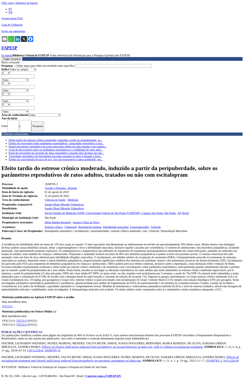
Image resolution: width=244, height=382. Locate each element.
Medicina (73, 199)
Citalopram (70, 227)
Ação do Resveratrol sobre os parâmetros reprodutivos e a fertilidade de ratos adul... (56, 149)
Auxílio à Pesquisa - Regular (61, 188)
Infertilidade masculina (116, 227)
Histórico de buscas (27, 2)
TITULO (7, 306)
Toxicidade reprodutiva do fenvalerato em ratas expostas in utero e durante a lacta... (55, 156)
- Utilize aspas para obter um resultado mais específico (38, 65)
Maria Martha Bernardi (58, 222)
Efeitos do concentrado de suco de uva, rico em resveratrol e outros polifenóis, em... (56, 159)
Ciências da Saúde (55, 199)
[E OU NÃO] (5, 72)
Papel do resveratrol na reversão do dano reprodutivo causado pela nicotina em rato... (56, 153)
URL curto (7, 2)
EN (11, 12)
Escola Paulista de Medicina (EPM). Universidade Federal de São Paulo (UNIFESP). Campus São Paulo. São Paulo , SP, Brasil (117, 213)
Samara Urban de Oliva (86, 222)
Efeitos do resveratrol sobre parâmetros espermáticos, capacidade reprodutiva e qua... (56, 143)
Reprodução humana (90, 227)
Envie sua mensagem (13, 31)
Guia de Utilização (12, 24)
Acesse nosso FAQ (12, 18)
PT (10, 9)
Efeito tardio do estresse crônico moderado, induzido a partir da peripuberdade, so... (56, 140)
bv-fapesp (7, 55)
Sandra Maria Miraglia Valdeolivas (64, 204)
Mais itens (7, 301)
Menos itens (20, 301)
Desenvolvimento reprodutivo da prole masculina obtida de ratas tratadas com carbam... (58, 146)
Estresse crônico (54, 227)
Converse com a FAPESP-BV (103, 376)
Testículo (156, 227)
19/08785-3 (51, 350)
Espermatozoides (139, 227)
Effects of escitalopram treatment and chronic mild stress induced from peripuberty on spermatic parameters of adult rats (120, 358)
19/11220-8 (35, 350)
